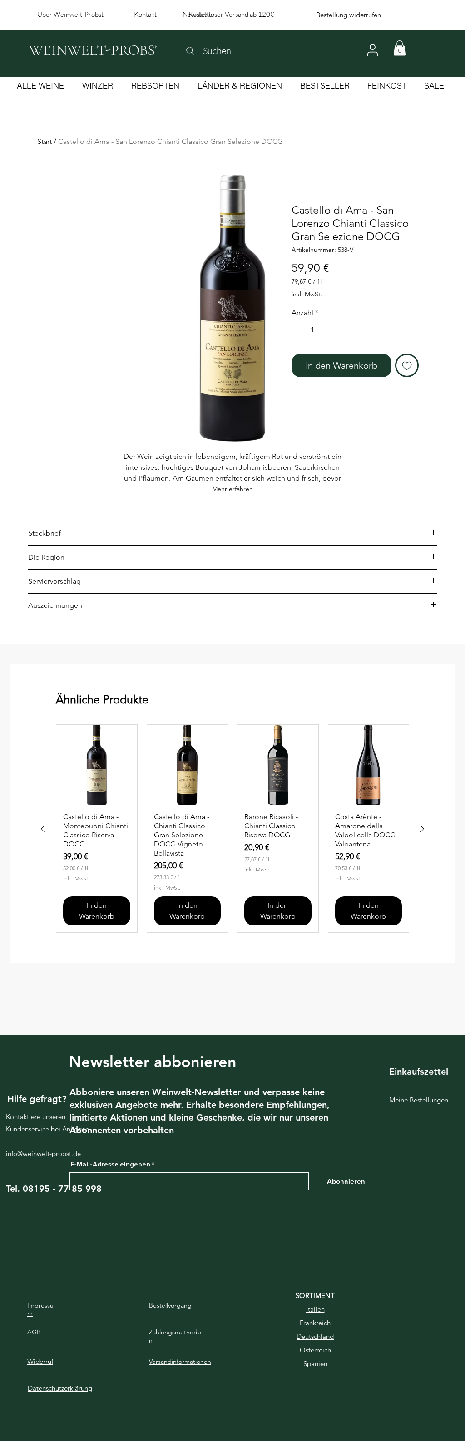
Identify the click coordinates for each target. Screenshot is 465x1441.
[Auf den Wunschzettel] (407, 365)
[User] (372, 50)
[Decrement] (299, 330)
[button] (399, 47)
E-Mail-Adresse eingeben (110, 1164)
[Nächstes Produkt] (422, 828)
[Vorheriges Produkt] (42, 828)
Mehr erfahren (232, 489)
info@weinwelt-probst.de (43, 1153)
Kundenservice (27, 1129)
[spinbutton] (312, 330)
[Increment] (325, 330)
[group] (232, 829)
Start (44, 141)
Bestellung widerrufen (348, 14)
